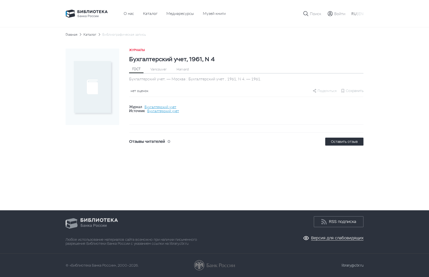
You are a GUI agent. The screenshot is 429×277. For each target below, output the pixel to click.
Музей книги (214, 13)
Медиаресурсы (180, 13)
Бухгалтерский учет (160, 107)
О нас (129, 13)
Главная (71, 34)
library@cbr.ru (352, 265)
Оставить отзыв (344, 141)
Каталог (150, 13)
